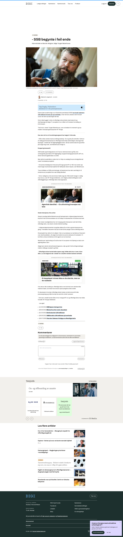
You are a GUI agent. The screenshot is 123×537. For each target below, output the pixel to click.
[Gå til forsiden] (29, 4)
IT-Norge (34, 35)
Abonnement (30, 521)
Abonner (111, 3)
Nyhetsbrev (78, 503)
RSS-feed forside (55, 503)
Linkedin (52, 508)
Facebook (53, 506)
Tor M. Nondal (30, 510)
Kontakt (28, 525)
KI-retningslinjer (79, 511)
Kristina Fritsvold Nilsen (33, 504)
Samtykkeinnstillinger (81, 506)
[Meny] (118, 4)
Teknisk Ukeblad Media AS (38, 531)
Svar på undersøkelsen (98, 532)
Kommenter (50, 92)
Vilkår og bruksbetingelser (82, 508)
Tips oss (93, 496)
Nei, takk (109, 532)
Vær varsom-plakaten (48, 516)
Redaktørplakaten (62, 516)
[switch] (82, 107)
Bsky (51, 511)
